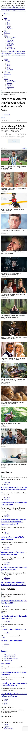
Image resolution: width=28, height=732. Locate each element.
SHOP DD (9, 83)
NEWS (5, 19)
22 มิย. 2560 (7, 621)
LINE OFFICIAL (11, 48)
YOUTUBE (9, 47)
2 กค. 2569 (6, 547)
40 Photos (3, 597)
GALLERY (6, 31)
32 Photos (3, 613)
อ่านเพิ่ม (14, 141)
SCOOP (9, 26)
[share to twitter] (2, 117)
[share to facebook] (1, 117)
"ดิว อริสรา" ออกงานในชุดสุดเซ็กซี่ (11, 640)
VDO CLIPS (10, 28)
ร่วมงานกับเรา (10, 39)
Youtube (6, 703)
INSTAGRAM (10, 44)
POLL (5, 34)
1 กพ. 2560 (6, 644)
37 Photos (3, 626)
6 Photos (3, 637)
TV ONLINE (10, 80)
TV (7, 22)
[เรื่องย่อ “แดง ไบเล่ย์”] (9, 655)
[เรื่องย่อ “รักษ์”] (8, 660)
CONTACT (6, 726)
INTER (8, 27)
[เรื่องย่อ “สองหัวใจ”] (9, 656)
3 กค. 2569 (6, 532)
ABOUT (6, 724)
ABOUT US (10, 40)
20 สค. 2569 (7, 482)
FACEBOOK (10, 43)
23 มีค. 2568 (7, 114)
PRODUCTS (10, 84)
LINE (6, 704)
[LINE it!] (4, 117)
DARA (8, 20)
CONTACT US (10, 41)
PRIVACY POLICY (8, 728)
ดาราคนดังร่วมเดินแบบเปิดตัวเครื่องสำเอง (13, 629)
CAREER (9, 88)
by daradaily (6, 484)
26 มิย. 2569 (7, 562)
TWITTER (9, 45)
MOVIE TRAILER (11, 37)
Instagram (6, 702)
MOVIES (9, 24)
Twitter (5, 700)
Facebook (6, 699)
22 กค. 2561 (7, 606)
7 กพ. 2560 (6, 632)
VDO (5, 30)
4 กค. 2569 (6, 515)
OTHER (6, 36)
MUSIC (8, 23)
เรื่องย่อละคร (7, 33)
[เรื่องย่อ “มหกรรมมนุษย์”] (11, 658)
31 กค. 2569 (7, 497)
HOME (5, 18)
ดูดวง (5, 76)
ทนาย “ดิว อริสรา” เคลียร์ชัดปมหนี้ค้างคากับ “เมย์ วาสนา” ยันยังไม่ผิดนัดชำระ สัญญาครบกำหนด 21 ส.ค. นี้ (13, 522)
